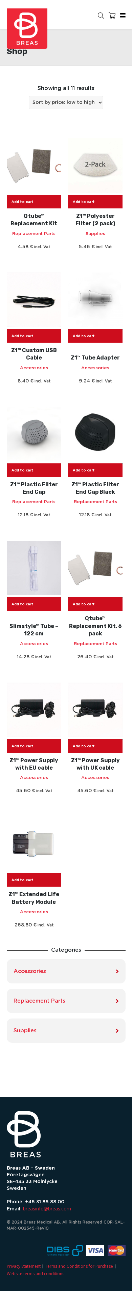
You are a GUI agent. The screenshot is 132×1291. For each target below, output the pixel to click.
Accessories (34, 368)
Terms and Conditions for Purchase (79, 1266)
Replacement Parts (34, 234)
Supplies (95, 234)
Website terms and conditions (35, 1273)
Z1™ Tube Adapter (95, 357)
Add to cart (23, 202)
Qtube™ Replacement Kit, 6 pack (95, 626)
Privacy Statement (24, 1266)
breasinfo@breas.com (47, 1208)
